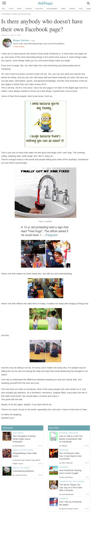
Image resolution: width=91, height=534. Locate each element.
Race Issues (18, 433)
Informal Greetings (68, 433)
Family (63, 8)
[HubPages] (45, 3)
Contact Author (19, 47)
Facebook (63, 467)
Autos (11, 8)
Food (81, 8)
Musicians (63, 450)
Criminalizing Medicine (23, 471)
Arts (3, 8)
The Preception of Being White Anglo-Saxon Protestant (24, 439)
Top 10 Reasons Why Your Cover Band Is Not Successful (70, 456)
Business (28, 8)
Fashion (72, 8)
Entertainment (52, 8)
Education (39, 8)
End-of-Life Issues (21, 468)
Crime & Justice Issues (23, 450)
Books (19, 8)
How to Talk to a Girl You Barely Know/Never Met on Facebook (70, 439)
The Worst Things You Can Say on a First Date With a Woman (70, 487)
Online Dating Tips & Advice (71, 481)
